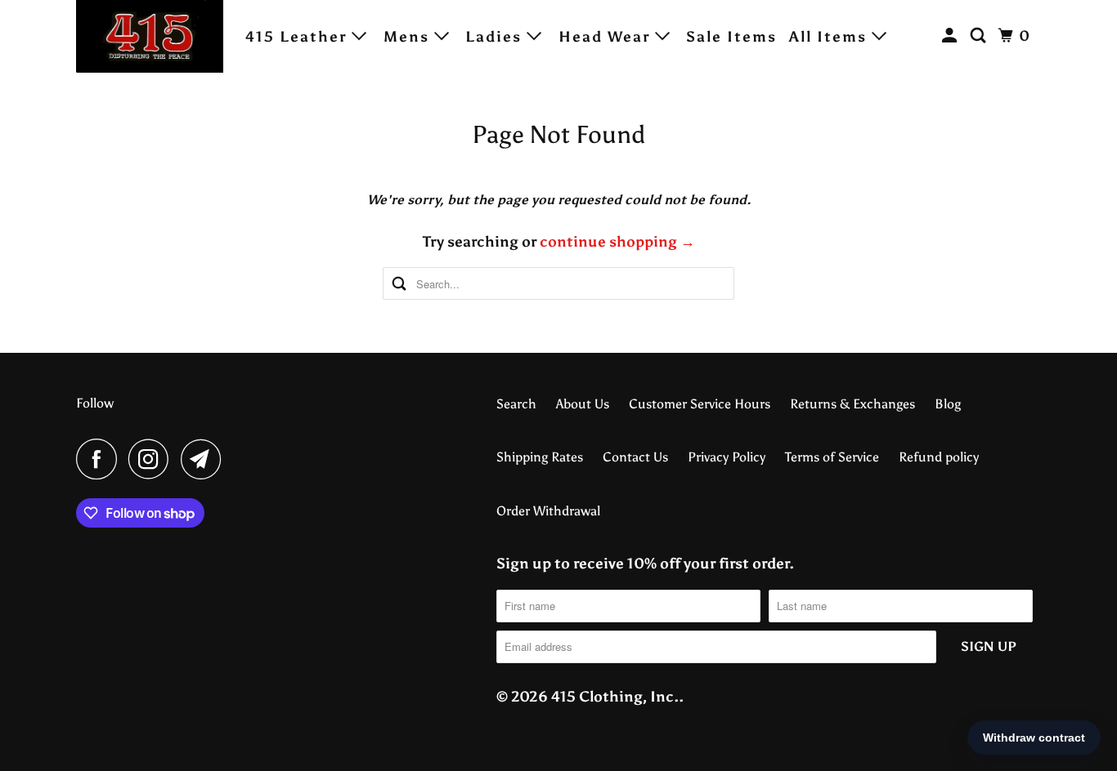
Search (516, 404)
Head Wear (606, 37)
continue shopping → (617, 242)
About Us (582, 404)
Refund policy (939, 457)
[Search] (980, 36)
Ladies (496, 37)
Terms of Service (832, 457)
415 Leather (298, 37)
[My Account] (952, 36)
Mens (409, 37)
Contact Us (635, 457)
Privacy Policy (726, 457)
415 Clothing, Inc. (615, 697)
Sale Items (731, 37)
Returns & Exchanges (852, 404)
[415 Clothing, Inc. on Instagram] (152, 459)
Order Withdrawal (548, 511)
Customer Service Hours (699, 404)
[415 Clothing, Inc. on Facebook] (100, 459)
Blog (948, 404)
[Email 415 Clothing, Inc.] (205, 459)
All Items (830, 37)
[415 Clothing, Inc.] (149, 36)
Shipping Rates (539, 457)
